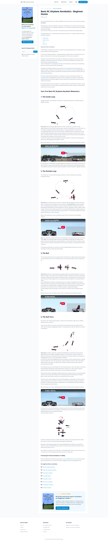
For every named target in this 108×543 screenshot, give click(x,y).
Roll (44, 42)
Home (42, 8)
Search (35, 51)
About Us (22, 525)
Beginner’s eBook (83, 1)
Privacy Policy (23, 529)
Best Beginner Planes (47, 525)
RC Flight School (48, 8)
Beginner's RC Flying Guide (28, 28)
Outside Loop (46, 40)
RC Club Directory (46, 529)
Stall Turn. (45, 44)
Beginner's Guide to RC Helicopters (73, 527)
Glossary (45, 531)
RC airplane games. (47, 476)
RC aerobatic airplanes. (48, 473)
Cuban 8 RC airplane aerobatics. (49, 470)
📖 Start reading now (62, 508)
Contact (21, 527)
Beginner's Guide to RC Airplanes (72, 525)
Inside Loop (45, 38)
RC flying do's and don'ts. (48, 484)
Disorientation (68, 70)
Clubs (76, 1)
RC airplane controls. (47, 479)
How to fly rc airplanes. (48, 481)
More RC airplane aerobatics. (49, 467)
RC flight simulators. (47, 487)
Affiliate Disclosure (24, 531)
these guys (55, 62)
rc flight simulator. (69, 458)
